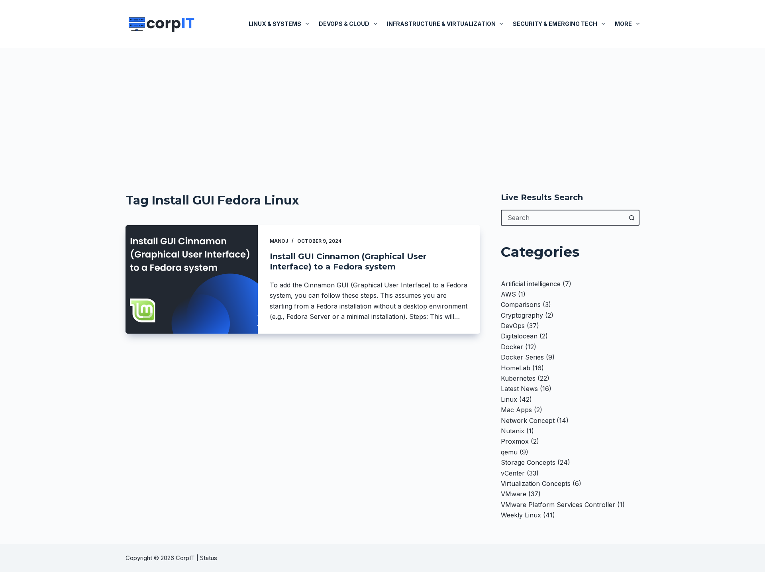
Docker (512, 347)
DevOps (513, 326)
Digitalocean (519, 336)
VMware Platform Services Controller (558, 505)
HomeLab (515, 368)
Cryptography (522, 315)
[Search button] (631, 217)
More (623, 23)
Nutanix (512, 431)
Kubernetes (518, 378)
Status (209, 558)
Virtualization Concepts (536, 483)
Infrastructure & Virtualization (441, 23)
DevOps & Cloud (344, 23)
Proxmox (515, 441)
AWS (508, 294)
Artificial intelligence (531, 284)
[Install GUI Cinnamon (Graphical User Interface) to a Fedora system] (192, 279)
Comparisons (521, 305)
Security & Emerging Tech (555, 23)
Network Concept (528, 421)
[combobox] (563, 218)
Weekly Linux (521, 515)
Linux (509, 399)
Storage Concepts (528, 462)
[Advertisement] (382, 107)
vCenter (513, 473)
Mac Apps (516, 410)
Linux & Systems (275, 23)
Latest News (519, 389)
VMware (513, 494)
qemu (509, 452)
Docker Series (522, 357)
